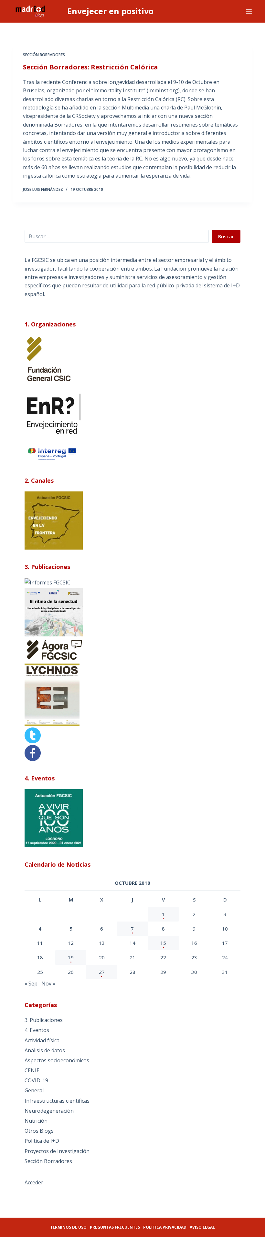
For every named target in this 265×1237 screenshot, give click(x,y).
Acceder (34, 1182)
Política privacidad (164, 1227)
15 (163, 943)
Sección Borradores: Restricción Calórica (90, 67)
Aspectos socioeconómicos (57, 1060)
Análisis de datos (45, 1050)
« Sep (31, 983)
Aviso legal (202, 1227)
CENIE (32, 1070)
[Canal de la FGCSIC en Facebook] (33, 752)
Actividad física (42, 1040)
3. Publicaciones (44, 1020)
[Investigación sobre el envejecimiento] (47, 581)
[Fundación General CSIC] (49, 358)
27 (102, 972)
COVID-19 (36, 1080)
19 (71, 957)
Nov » (48, 983)
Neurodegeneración (49, 1110)
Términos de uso (68, 1227)
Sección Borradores (44, 54)
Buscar (226, 236)
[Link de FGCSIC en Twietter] (33, 734)
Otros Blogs (39, 1130)
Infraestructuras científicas (57, 1100)
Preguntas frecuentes (115, 1227)
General (34, 1090)
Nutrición (36, 1120)
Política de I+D (42, 1140)
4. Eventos (37, 1030)
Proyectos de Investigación (57, 1151)
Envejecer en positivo (110, 10)
